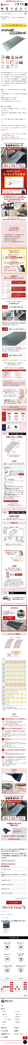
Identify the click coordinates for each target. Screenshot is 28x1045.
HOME (2, 16)
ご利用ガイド (17, 1027)
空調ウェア (4, 1014)
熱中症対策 (17, 1016)
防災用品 (17, 1019)
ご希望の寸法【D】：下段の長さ (6, 893)
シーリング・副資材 (6, 1019)
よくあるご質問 (4, 1030)
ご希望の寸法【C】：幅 (5, 888)
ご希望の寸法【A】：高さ (5, 880)
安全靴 (3, 1011)
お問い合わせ (4, 1027)
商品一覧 (3, 1008)
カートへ (25, 1038)
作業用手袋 (17, 1022)
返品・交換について (5, 911)
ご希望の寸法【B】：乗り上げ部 (6, 884)
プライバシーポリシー (19, 1034)
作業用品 (4, 1022)
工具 (3, 1024)
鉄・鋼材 (17, 1011)
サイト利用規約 (4, 1037)
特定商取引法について (6, 1034)
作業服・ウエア (18, 1014)
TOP (2, 1005)
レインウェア (5, 1016)
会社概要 (16, 1030)
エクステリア (6, 16)
